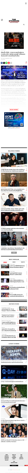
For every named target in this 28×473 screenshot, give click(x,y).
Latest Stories (14, 344)
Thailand (3, 187)
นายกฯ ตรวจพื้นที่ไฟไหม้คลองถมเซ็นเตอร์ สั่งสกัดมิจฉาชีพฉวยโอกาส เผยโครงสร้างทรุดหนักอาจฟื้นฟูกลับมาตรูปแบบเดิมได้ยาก (17, 266)
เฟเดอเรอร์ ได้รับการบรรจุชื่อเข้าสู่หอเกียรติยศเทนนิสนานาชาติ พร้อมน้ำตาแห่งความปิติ (13, 401)
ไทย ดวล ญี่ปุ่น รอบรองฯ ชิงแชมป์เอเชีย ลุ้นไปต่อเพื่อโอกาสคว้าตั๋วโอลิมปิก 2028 (17, 295)
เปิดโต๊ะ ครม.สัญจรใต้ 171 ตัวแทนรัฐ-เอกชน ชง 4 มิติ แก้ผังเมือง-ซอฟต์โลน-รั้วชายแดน (12, 440)
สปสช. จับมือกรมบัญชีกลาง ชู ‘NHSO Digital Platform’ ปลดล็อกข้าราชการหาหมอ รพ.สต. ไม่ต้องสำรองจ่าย (17, 280)
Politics (3, 50)
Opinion (7, 360)
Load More (14, 445)
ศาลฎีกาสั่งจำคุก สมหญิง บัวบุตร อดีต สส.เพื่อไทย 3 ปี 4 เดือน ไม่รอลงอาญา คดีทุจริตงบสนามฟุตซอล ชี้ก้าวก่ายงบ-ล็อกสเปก (13, 170)
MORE (14, 252)
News (7, 454)
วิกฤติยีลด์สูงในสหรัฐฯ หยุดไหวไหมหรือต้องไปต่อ (12, 362)
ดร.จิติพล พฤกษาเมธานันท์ (16, 360)
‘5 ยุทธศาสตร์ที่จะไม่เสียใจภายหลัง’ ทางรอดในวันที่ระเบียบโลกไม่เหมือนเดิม (9, 323)
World (3, 320)
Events (21, 457)
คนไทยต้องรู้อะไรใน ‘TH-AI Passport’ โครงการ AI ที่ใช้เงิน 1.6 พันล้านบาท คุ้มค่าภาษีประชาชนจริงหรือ (9, 309)
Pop (21, 454)
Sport (11, 285)
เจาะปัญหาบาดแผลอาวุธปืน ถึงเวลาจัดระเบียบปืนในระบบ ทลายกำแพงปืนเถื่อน (12, 229)
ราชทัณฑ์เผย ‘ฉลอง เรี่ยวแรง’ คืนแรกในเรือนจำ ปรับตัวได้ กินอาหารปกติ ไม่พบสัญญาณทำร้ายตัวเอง (12, 248)
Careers (14, 457)
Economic (4, 307)
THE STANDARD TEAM (7, 58)
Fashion (3, 419)
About (14, 458)
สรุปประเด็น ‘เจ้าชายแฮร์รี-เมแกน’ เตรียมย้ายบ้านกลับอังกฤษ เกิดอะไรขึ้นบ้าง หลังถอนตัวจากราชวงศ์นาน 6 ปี (9, 329)
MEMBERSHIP (14, 465)
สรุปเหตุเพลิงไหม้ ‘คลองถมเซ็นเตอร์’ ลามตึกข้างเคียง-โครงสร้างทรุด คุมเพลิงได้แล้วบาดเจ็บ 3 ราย (16, 273)
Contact (21, 458)
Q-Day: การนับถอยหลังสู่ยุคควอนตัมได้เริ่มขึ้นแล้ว (12, 381)
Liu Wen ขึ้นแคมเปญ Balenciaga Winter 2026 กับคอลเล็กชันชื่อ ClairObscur (13, 421)
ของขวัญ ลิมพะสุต (5, 380)
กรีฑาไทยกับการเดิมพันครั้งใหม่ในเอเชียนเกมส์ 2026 (17, 288)
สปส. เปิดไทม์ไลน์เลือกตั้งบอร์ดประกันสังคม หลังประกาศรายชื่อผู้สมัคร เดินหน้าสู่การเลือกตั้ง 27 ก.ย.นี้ (9, 336)
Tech (9, 307)
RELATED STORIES (14, 151)
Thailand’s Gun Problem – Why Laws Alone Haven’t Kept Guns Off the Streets (8, 315)
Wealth (14, 454)
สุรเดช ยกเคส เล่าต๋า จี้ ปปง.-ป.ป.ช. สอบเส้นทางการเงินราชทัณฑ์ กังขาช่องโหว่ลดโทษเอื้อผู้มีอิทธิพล (12, 189)
